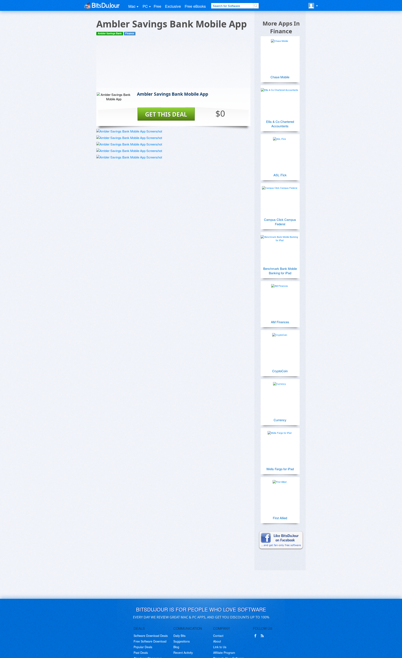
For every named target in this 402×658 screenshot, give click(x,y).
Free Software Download (150, 641)
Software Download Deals (151, 636)
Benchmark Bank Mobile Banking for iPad (280, 270)
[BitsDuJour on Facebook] (256, 636)
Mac (131, 6)
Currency (280, 420)
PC (145, 6)
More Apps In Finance (281, 27)
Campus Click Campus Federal (280, 221)
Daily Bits (179, 636)
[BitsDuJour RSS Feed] (263, 636)
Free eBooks (195, 6)
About (217, 641)
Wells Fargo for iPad (280, 469)
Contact (218, 636)
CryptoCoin (280, 371)
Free (157, 6)
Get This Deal (166, 114)
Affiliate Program (224, 652)
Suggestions (181, 641)
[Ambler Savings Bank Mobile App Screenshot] (129, 131)
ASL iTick (280, 175)
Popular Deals (143, 647)
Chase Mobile (280, 77)
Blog (176, 647)
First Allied (280, 518)
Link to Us (219, 647)
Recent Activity (183, 652)
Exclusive (173, 6)
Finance (129, 33)
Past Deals (141, 652)
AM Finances (280, 322)
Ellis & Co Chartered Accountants (280, 123)
